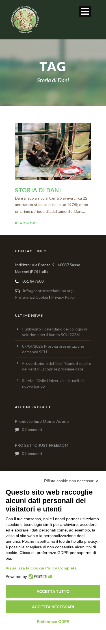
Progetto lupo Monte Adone (42, 421)
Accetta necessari (53, 607)
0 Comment (32, 429)
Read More (26, 223)
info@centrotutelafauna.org (48, 290)
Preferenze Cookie (31, 297)
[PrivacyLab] (39, 576)
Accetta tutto (53, 591)
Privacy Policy (63, 297)
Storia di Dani (38, 190)
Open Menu (85, 11)
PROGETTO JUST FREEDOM (41, 445)
